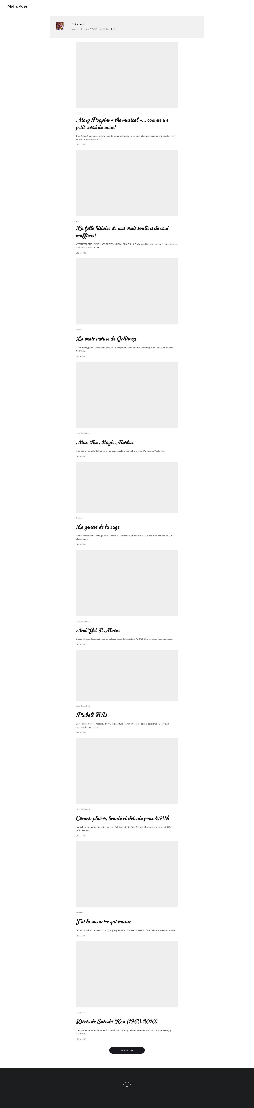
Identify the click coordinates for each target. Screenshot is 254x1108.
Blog (77, 221)
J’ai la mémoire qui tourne (103, 921)
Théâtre (79, 518)
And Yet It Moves (98, 630)
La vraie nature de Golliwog (106, 338)
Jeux (78, 433)
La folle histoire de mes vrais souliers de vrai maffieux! (122, 231)
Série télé (79, 912)
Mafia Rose (17, 6)
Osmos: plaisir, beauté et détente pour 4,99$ (122, 818)
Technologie (85, 433)
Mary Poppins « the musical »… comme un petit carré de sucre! (122, 123)
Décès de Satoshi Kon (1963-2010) (116, 1021)
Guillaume (77, 24)
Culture (79, 113)
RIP (84, 1012)
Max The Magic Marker (104, 442)
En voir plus (127, 1050)
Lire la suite (81, 145)
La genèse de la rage (98, 527)
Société (79, 330)
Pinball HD (91, 715)
